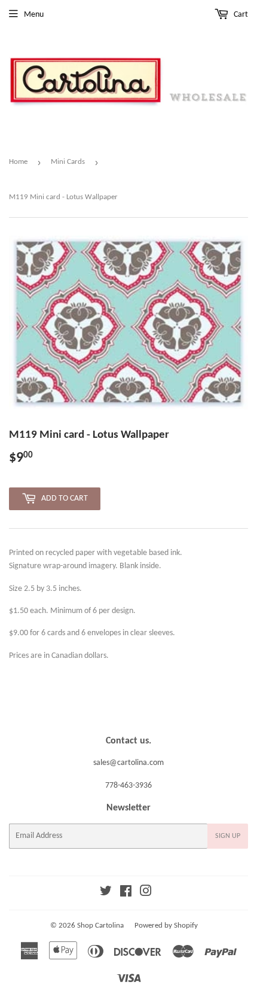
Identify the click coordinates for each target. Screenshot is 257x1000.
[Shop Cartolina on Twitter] (106, 893)
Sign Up (227, 836)
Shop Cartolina (100, 925)
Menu (34, 14)
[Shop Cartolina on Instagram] (146, 893)
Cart (240, 14)
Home (18, 162)
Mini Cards (68, 162)
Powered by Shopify (166, 925)
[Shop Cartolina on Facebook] (126, 893)
